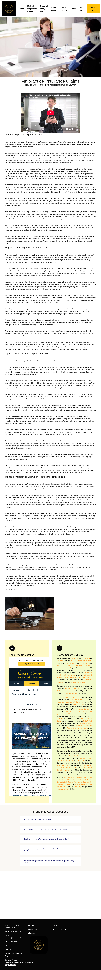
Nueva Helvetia (85, 723)
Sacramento (84, 663)
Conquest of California (83, 726)
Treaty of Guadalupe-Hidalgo (77, 728)
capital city (74, 658)
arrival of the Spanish (73, 697)
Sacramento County (84, 661)
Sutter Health (86, 765)
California (60, 661)
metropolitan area (72, 693)
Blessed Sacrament (84, 709)
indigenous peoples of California (70, 702)
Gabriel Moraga (78, 704)
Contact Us (93, 8)
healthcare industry (63, 765)
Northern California (83, 665)
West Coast (73, 756)
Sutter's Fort (87, 721)
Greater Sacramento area (73, 688)
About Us (82, 8)
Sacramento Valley (64, 668)
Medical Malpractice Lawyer (32, 8)
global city (77, 787)
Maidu (80, 699)
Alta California (74, 714)
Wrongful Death (55, 8)
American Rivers (63, 665)
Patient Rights (65, 8)
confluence (71, 663)
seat (72, 661)
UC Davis (80, 760)
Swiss (61, 718)
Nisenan (74, 699)
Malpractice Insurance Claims (50, 81)
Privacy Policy (33, 929)
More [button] (73, 9)
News (22, 9)
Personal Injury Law (44, 8)
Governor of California (78, 682)
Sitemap (31, 925)
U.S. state (86, 658)
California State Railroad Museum (78, 779)
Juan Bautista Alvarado (74, 711)
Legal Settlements (11, 589)
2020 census (61, 691)
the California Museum (72, 777)
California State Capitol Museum (68, 782)
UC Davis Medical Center (66, 768)
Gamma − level (64, 789)
